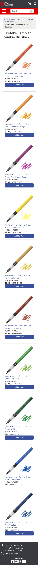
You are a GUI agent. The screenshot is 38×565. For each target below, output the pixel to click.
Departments (9, 19)
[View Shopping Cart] (29, 4)
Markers (10, 22)
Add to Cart (19, 85)
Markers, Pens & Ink (25, 19)
